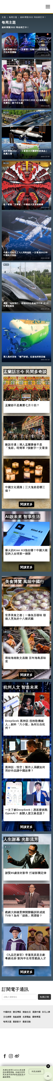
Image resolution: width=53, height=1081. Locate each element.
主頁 (4, 17)
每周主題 (13, 17)
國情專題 (36, 1017)
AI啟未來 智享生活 (22, 516)
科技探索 (19, 299)
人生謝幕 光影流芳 (20, 839)
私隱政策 (20, 1075)
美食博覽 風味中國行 (24, 581)
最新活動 (27, 1022)
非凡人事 (46, 1012)
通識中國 (36, 1012)
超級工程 (19, 147)
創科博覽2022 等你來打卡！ (33, 17)
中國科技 (7, 147)
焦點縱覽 (17, 1017)
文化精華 (7, 1017)
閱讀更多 (26, 504)
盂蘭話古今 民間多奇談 (25, 371)
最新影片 (17, 1022)
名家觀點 (27, 1017)
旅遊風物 (19, 46)
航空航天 (19, 249)
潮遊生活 (7, 46)
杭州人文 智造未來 (20, 687)
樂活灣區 (17, 1012)
